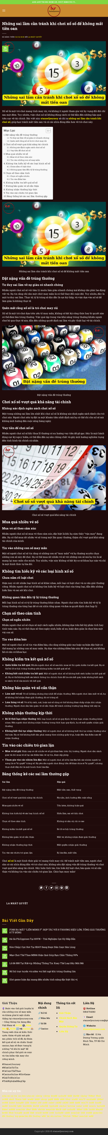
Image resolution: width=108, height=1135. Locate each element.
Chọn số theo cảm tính (18, 173)
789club (66, 1116)
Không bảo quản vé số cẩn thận (22, 186)
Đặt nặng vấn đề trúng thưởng (21, 134)
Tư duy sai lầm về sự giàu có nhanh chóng (29, 138)
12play (83, 1095)
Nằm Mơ (44, 1018)
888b (56, 1099)
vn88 (91, 1102)
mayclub (50, 1109)
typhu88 (53, 1106)
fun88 (98, 1102)
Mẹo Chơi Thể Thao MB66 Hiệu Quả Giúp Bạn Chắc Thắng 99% (43, 955)
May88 (99, 1109)
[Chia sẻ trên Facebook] (46, 888)
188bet (100, 1099)
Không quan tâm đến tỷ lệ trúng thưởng (28, 169)
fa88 (71, 1102)
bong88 (20, 1102)
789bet (91, 1095)
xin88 (75, 1099)
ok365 (58, 1102)
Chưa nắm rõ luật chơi (20, 166)
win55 (38, 1112)
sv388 (5, 1099)
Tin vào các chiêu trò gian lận (22, 192)
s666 (62, 1099)
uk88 (67, 1112)
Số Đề (13, 1028)
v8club (41, 1109)
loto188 (12, 1106)
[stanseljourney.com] (54, 10)
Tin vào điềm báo (18, 179)
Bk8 (32, 1112)
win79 (82, 1099)
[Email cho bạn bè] (56, 888)
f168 (83, 1112)
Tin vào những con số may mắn (25, 160)
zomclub (20, 1109)
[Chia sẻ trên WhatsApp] (41, 888)
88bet (79, 1109)
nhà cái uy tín (9, 1095)
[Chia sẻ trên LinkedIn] (66, 888)
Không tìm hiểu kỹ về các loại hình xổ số (28, 163)
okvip (44, 1099)
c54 (39, 1102)
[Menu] (3, 10)
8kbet (5, 1109)
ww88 (30, 1099)
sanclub (83, 1116)
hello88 (101, 1106)
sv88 (85, 1106)
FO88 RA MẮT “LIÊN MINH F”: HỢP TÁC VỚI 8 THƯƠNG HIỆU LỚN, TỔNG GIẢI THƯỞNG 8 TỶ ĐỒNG (57, 931)
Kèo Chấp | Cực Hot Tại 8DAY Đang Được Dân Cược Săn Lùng (42, 947)
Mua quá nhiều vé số (17, 153)
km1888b (27, 1106)
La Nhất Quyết (35, 37)
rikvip (39, 1095)
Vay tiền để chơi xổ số (20, 150)
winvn (92, 1106)
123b (27, 1102)
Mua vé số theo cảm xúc (21, 157)
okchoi (63, 1106)
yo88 (45, 1102)
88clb (58, 1109)
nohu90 (62, 1095)
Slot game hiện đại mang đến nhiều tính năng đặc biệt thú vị (43, 979)
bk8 (24, 1099)
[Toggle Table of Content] (47, 130)
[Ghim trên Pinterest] (61, 888)
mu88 (26, 1112)
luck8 (92, 1109)
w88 (43, 1116)
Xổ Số (42, 1012)
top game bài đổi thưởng (27, 1116)
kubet (12, 1102)
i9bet (28, 1109)
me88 (5, 1106)
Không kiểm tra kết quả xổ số (21, 182)
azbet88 (44, 1106)
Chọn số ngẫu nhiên (20, 176)
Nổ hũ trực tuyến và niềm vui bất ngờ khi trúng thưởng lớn (42, 971)
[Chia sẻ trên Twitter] (51, 888)
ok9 (64, 1109)
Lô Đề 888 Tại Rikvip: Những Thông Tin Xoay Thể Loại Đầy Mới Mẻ (46, 963)
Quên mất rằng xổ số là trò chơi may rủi (28, 141)
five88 (54, 1095)
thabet (33, 1102)
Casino (27, 1028)
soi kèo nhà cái (26, 1095)
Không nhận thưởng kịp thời (21, 189)
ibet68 (76, 1095)
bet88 (5, 1112)
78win (18, 1099)
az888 (12, 1109)
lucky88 (59, 1112)
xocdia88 (91, 1099)
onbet (51, 1102)
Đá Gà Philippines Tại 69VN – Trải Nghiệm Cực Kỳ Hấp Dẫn (42, 939)
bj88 (19, 1106)
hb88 (37, 1099)
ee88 (91, 1116)
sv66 (51, 1112)
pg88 (50, 1099)
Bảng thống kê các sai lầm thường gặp (27, 196)
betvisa (71, 1106)
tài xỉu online (54, 1116)
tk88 (69, 1095)
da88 (77, 1102)
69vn (68, 1099)
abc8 (11, 1099)
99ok (98, 1095)
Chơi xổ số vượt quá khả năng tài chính (27, 144)
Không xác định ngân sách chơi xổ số (27, 147)
